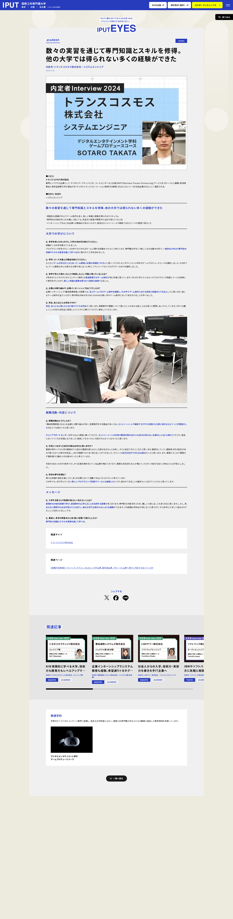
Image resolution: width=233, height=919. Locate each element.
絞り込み (226, 17)
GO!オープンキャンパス (205, 5)
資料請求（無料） (178, 5)
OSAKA (181, 41)
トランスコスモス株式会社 (62, 542)
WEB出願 (156, 5)
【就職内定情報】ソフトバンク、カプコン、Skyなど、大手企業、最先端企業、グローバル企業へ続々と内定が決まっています (102, 567)
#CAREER (53, 40)
